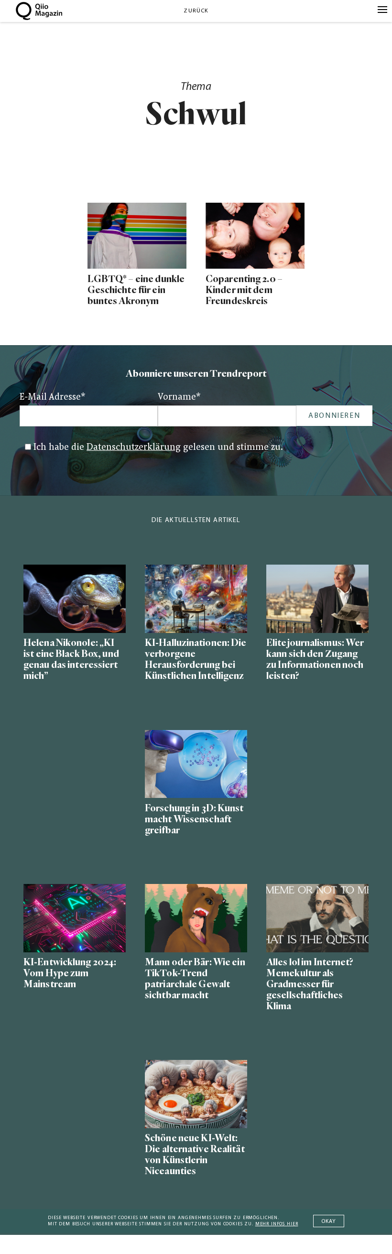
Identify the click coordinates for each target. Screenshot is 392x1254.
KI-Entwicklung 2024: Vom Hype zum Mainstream (69, 973)
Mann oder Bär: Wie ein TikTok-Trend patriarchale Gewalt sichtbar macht (195, 978)
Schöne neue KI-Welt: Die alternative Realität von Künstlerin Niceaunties (195, 1154)
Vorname (179, 397)
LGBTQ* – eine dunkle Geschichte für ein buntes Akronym (136, 290)
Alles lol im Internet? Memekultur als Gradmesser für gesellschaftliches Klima (310, 984)
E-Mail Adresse (53, 397)
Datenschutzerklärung (134, 447)
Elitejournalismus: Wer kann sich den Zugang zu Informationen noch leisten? (315, 659)
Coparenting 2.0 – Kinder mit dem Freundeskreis (244, 290)
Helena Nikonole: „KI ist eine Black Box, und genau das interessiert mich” (71, 659)
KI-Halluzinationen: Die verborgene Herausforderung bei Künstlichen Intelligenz (196, 659)
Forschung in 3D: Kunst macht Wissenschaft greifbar (194, 819)
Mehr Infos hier (276, 1224)
